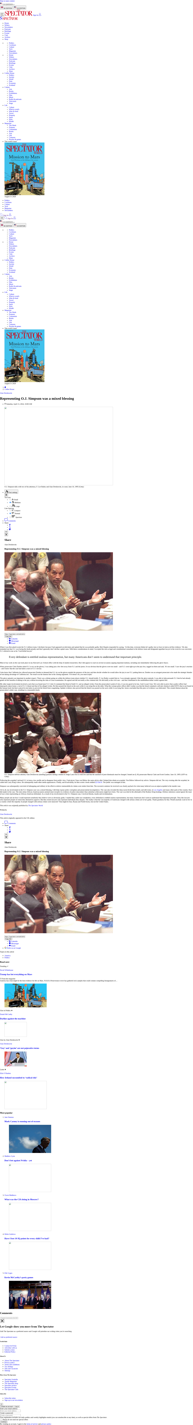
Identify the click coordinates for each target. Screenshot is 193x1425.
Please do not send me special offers (15, 1420)
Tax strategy (8, 1367)
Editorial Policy (9, 1352)
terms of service (32, 1424)
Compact (17, 511)
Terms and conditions (12, 1365)
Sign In (35, 15)
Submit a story (9, 1350)
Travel (11, 113)
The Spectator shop (11, 1383)
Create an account (7, 1406)
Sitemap (7, 1371)
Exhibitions (13, 93)
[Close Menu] (2, 218)
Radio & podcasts (15, 99)
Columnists (13, 129)
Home (6, 23)
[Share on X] (10, 527)
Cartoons (12, 137)
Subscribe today (10, 1398)
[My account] (40, 15)
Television (12, 101)
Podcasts (7, 29)
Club (6, 35)
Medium (18, 502)
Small (16, 500)
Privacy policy (9, 1363)
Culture (11, 47)
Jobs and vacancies (11, 1369)
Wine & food (13, 111)
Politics (11, 43)
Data (10, 81)
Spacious (19, 517)
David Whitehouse (6, 970)
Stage (11, 103)
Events (6, 33)
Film (10, 95)
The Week (12, 125)
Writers (6, 25)
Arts (10, 89)
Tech (10, 49)
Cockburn (12, 45)
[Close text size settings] (6, 495)
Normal (17, 513)
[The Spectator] (19, 15)
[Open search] (1, 215)
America (7, 956)
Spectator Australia (11, 1379)
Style (11, 119)
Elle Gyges (8, 1273)
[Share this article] (6, 532)
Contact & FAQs (10, 1346)
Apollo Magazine (10, 1381)
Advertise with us (10, 1348)
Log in (17, 1406)
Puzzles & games (15, 139)
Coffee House (9, 73)
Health (11, 121)
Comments (12, 521)
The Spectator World (35, 805)
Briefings (7, 31)
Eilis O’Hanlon (5, 1073)
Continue (4, 1422)
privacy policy (46, 1424)
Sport (11, 117)
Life (5, 105)
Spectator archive (10, 1385)
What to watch (14, 109)
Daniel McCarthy (6, 1014)
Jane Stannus (9, 1117)
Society (11, 77)
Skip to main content (7, 1)
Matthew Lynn (9, 1156)
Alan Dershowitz (6, 814)
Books (11, 91)
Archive (7, 37)
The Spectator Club (11, 1389)
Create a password (6, 1413)
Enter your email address (8, 1409)
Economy (12, 83)
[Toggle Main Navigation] (2, 14)
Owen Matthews (10, 1195)
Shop (6, 39)
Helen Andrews (10, 1234)
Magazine (12, 51)
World (11, 79)
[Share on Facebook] (10, 525)
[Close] (2, 1321)
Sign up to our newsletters (13, 1400)
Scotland (12, 85)
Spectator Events (10, 1387)
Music (11, 97)
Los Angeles (158, 790)
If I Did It (98, 782)
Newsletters (8, 27)
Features (12, 127)
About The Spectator (11, 1361)
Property (12, 115)
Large (18, 506)
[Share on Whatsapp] (10, 529)
